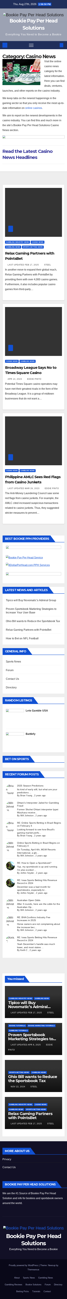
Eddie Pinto (34, 379)
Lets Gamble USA (37, 710)
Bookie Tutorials (17, 1026)
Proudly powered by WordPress (24, 1265)
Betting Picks (22, 1291)
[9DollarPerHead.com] (33, 566)
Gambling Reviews (13, 1284)
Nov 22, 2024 (18, 1087)
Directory (11, 687)
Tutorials (36, 1291)
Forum (9, 670)
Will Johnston (27, 815)
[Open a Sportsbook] (33, 575)
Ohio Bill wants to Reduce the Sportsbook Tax (33, 621)
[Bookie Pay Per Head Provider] (33, 549)
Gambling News (13, 247)
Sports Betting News (33, 247)
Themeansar (33, 1269)
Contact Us (12, 678)
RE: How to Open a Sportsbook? (34, 863)
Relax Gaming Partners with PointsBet (28, 629)
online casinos (33, 108)
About (17, 1278)
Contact (47, 1291)
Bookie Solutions (33, 1284)
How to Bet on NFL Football (22, 638)
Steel (47, 265)
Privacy (6, 1159)
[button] (56, 45)
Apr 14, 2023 (15, 379)
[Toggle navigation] (31, 45)
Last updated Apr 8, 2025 (26, 1045)
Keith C (23, 950)
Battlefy (30, 734)
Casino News (37, 242)
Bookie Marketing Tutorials (41, 1026)
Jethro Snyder (27, 873)
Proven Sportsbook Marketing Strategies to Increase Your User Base (31, 1038)
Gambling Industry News (17, 242)
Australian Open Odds (28, 900)
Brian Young (26, 795)
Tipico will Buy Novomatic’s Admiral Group (31, 600)
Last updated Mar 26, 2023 (24, 488)
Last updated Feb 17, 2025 (24, 265)
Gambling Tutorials (18, 1030)
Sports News (13, 661)
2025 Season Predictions (30, 785)
